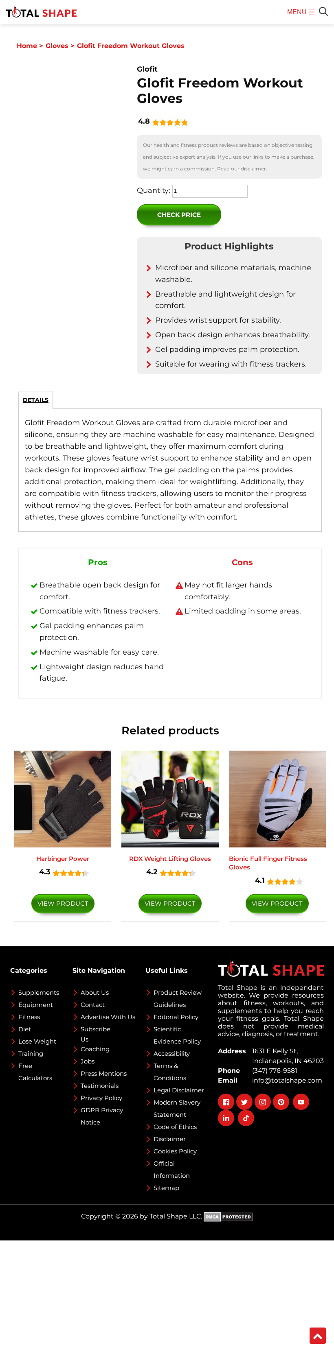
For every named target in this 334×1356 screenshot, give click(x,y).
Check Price (179, 214)
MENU (298, 16)
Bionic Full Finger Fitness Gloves (268, 863)
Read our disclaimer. (242, 169)
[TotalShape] (41, 12)
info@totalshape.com (285, 1080)
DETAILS (35, 400)
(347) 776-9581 (273, 1070)
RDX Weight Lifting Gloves (170, 859)
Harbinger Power (62, 859)
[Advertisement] (167, 1297)
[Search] (323, 11)
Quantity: (153, 190)
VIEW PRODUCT (62, 903)
